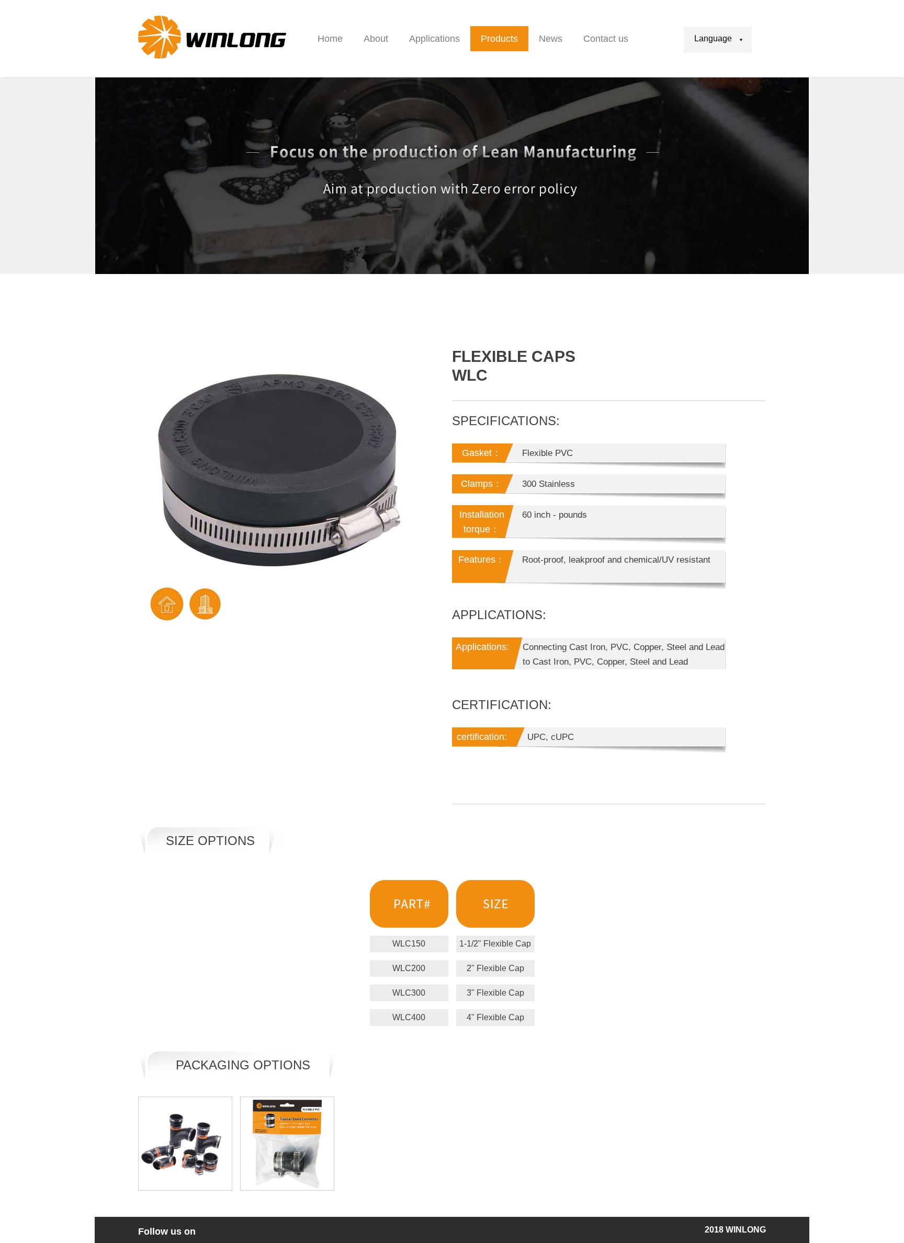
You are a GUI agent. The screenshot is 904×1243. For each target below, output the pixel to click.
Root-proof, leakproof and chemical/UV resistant (616, 560)
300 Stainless (548, 484)
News (550, 38)
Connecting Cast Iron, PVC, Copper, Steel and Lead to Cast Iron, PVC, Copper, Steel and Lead (624, 654)
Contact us (605, 38)
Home (330, 38)
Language (713, 38)
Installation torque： (481, 521)
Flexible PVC (547, 453)
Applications (434, 38)
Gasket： (481, 453)
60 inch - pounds (554, 515)
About (376, 38)
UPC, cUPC (548, 737)
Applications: (482, 647)
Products (499, 38)
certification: (482, 737)
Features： (481, 559)
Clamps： (481, 483)
